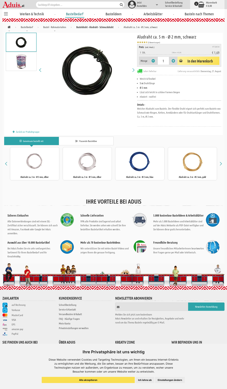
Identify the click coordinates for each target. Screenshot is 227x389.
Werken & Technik (32, 14)
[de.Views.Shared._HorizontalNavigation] (9, 27)
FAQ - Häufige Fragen (69, 318)
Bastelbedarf (74, 14)
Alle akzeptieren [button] (88, 380)
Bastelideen (114, 14)
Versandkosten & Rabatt (70, 314)
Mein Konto (64, 323)
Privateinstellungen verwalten (74, 328)
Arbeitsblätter (153, 14)
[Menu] (5, 13)
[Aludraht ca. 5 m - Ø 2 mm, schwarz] (86, 70)
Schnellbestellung (173, 2)
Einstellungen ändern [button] (170, 380)
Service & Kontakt (173, 5)
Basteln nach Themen (199, 14)
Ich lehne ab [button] (145, 380)
